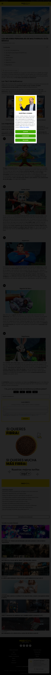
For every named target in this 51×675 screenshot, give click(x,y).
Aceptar (25, 131)
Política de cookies (24, 127)
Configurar (25, 136)
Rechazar (25, 140)
